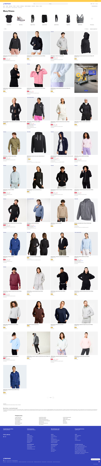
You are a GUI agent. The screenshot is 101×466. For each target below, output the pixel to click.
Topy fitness (68, 24)
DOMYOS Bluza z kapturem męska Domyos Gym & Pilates (12, 88)
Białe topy (64, 420)
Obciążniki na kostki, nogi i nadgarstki (44, 420)
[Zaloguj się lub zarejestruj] (95, 4)
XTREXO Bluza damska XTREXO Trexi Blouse (34, 256)
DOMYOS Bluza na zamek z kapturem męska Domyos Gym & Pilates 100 (38, 356)
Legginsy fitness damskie (66, 419)
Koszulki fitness (9, 24)
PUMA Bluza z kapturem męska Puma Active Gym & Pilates (12, 223)
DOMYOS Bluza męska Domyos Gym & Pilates (58, 291)
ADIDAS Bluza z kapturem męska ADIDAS (57, 55)
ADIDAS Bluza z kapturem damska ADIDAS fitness (82, 121)
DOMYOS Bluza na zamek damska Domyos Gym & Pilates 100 (84, 55)
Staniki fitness (80, 24)
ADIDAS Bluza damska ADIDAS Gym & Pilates (10, 55)
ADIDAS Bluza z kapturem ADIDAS (8, 189)
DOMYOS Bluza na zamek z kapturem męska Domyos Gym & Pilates (61, 189)
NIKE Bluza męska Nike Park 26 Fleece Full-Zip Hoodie (82, 223)
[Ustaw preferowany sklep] (91, 4)
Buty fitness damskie (18, 418)
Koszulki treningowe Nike (18, 419)
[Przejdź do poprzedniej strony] (48, 398)
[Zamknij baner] (97, 1)
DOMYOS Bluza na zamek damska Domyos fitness (35, 291)
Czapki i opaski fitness (18, 417)
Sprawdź (86, 90)
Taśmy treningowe (17, 424)
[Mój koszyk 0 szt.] (97, 4)
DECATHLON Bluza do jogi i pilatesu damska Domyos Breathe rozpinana (14, 121)
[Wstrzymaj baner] (96, 1)
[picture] (15, 43)
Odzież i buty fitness (50, 409)
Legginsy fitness (32, 24)
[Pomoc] (93, 4)
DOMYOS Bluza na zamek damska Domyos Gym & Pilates (36, 55)
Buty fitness (21, 24)
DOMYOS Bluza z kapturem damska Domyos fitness (59, 356)
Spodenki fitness (44, 24)
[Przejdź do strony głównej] (7, 3)
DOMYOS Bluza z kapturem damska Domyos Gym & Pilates (60, 121)
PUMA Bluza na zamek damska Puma (33, 223)
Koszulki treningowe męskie (67, 417)
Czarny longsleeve (17, 420)
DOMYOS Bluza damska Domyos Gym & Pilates (10, 324)
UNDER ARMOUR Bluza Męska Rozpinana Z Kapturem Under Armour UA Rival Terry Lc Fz (62, 156)
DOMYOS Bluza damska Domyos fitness (57, 324)
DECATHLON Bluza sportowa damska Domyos (34, 189)
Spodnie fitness (56, 24)
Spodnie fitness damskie (42, 418)
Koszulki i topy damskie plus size (43, 419)
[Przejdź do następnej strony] (53, 398)
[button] (33, 92)
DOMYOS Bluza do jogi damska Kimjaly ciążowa (10, 356)
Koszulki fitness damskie (42, 417)
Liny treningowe (41, 424)
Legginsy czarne (65, 418)
